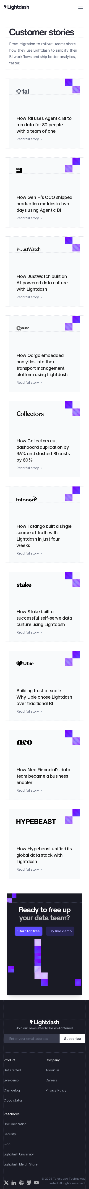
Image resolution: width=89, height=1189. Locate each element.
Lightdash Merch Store (20, 1164)
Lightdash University (19, 1154)
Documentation (15, 1124)
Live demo (11, 1080)
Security (10, 1134)
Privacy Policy (56, 1090)
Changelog (12, 1090)
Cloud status (13, 1100)
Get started (12, 1070)
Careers (51, 1080)
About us (52, 1070)
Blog (7, 1144)
